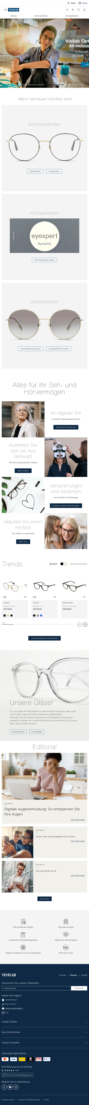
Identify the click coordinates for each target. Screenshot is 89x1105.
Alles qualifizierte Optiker (23, 927)
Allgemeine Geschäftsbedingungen (29, 1100)
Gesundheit (8, 803)
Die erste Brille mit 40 (46, 871)
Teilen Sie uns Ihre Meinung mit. (19, 1075)
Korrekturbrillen (44, 124)
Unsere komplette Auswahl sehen (44, 638)
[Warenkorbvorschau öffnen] (84, 10)
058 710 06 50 (10, 1004)
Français (62, 975)
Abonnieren (79, 988)
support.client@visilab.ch (14, 1008)
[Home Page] (13, 10)
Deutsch (73, 975)
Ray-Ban (9, 604)
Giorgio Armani (69, 604)
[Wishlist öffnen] (78, 10)
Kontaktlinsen (44, 213)
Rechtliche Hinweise (8, 1100)
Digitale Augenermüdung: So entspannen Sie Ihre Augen (42, 811)
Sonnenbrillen (44, 301)
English (84, 975)
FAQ (6, 1013)
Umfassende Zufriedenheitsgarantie (23, 940)
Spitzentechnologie (66, 927)
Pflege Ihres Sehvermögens (66, 940)
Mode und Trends (66, 953)
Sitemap (46, 1100)
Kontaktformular (11, 1000)
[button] (73, 10)
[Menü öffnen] (6, 9)
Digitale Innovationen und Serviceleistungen (23, 953)
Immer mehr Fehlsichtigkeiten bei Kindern (55, 836)
